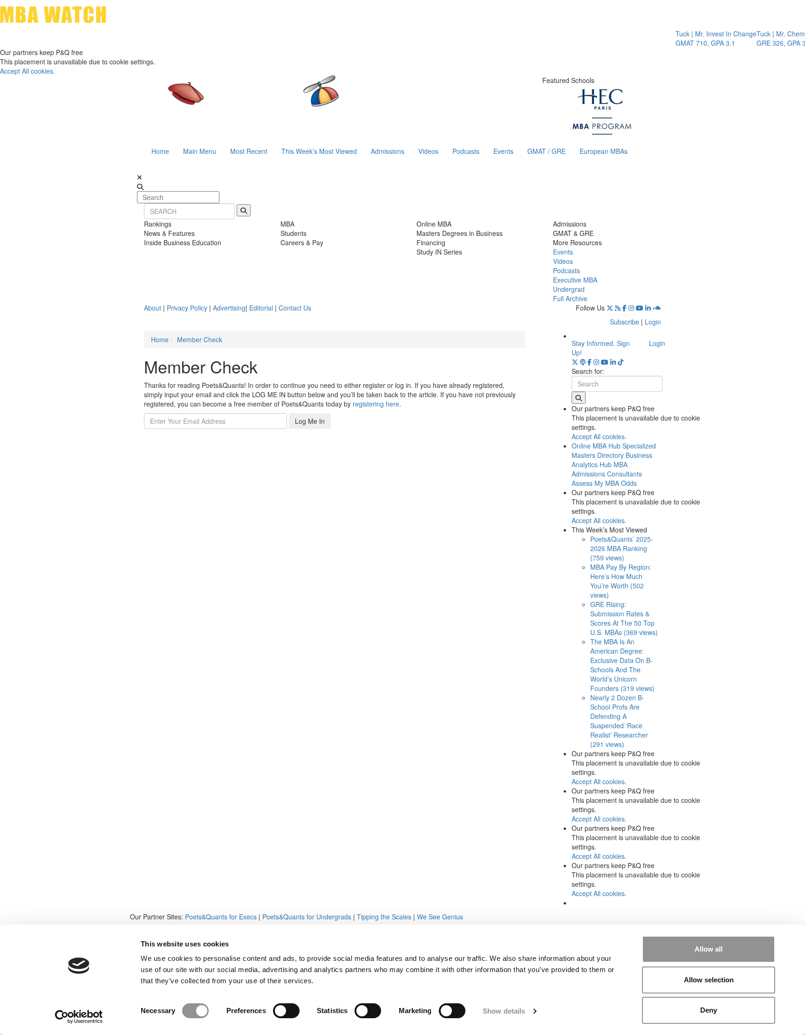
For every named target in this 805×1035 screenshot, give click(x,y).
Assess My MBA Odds (604, 483)
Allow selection (709, 980)
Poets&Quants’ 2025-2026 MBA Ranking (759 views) (621, 548)
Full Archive (570, 298)
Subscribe (624, 321)
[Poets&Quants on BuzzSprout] (583, 361)
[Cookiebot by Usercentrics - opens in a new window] (79, 1017)
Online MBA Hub (596, 445)
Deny (708, 1010)
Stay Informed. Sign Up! (601, 347)
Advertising (229, 307)
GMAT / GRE (546, 151)
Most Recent (248, 151)
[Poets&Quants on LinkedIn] (648, 307)
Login (653, 321)
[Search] (244, 210)
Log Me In (310, 421)
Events (503, 151)
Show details (504, 1011)
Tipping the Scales (384, 916)
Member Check (199, 339)
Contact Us (295, 307)
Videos (428, 151)
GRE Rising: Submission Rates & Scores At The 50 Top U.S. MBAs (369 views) (624, 618)
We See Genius (440, 916)
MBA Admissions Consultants (607, 469)
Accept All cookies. (27, 71)
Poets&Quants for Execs (221, 916)
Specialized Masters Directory (614, 450)
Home (160, 151)
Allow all (709, 949)
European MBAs (604, 151)
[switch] (286, 1010)
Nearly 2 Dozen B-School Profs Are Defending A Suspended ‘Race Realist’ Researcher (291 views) (619, 721)
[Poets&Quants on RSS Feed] (618, 307)
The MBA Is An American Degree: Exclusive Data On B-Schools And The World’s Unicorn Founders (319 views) (622, 665)
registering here (376, 403)
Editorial (261, 307)
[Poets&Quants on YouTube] (639, 307)
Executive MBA (575, 279)
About (152, 307)
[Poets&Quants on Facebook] (624, 307)
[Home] (306, 100)
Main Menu (199, 151)
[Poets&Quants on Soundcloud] (657, 307)
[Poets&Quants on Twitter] (610, 307)
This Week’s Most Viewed (319, 151)
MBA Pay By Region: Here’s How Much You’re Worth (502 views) (620, 581)
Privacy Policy (187, 307)
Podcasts (465, 151)
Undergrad (569, 289)
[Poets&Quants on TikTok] (620, 361)
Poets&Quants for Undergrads (306, 916)
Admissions (387, 151)
